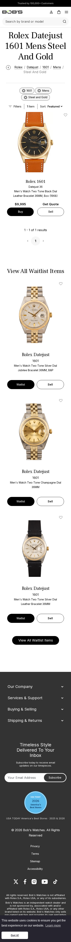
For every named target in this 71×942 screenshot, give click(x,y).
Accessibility (35, 868)
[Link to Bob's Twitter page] (16, 882)
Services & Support (25, 698)
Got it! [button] (15, 935)
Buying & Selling (22, 709)
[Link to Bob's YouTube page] (45, 882)
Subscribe (55, 777)
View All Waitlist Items (35, 640)
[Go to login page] (51, 12)
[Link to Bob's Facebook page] (25, 882)
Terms (35, 853)
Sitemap (35, 861)
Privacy (35, 846)
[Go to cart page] (59, 12)
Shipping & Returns (25, 720)
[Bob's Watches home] (12, 12)
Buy (20, 211)
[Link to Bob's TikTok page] (55, 882)
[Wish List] (61, 283)
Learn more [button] (53, 925)
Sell (50, 211)
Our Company (20, 686)
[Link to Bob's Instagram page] (34, 882)
